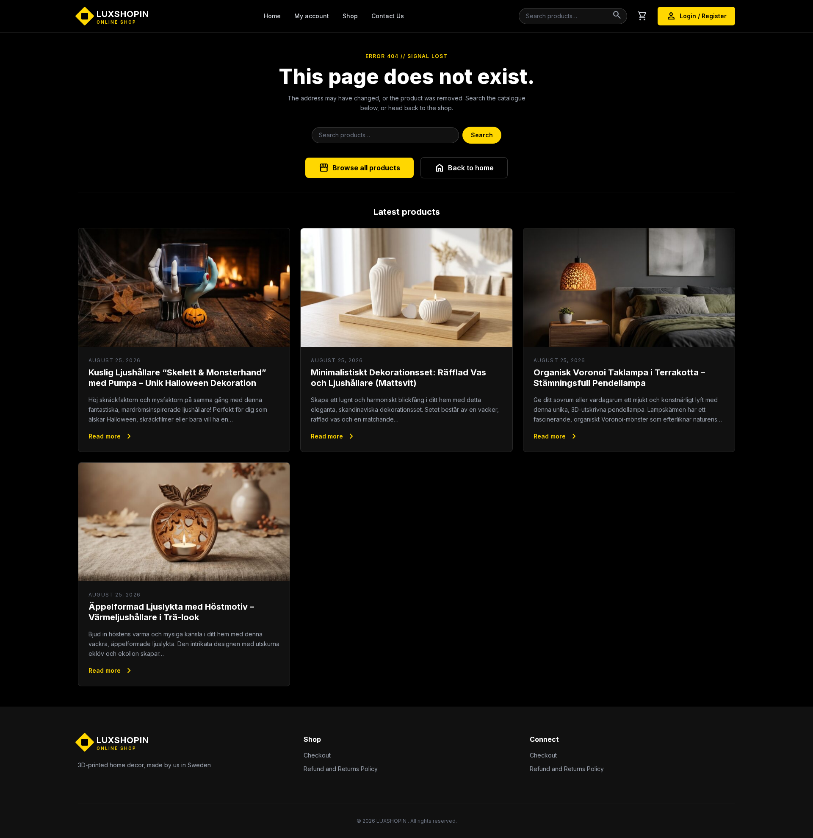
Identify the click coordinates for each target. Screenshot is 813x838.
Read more (111, 436)
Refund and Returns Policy (341, 768)
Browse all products (359, 168)
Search (482, 135)
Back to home (464, 168)
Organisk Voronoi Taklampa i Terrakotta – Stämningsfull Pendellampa (619, 377)
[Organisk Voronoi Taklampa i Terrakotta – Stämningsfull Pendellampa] (629, 287)
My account (311, 15)
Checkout (317, 755)
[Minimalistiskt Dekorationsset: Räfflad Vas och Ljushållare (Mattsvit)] (406, 287)
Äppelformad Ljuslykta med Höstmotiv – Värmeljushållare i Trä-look (171, 612)
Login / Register (696, 16)
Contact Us (387, 15)
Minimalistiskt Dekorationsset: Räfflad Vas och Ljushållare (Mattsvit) (398, 377)
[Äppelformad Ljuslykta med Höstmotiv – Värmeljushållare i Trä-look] (184, 522)
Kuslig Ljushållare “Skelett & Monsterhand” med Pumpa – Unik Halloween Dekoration (177, 377)
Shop (350, 15)
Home (272, 15)
